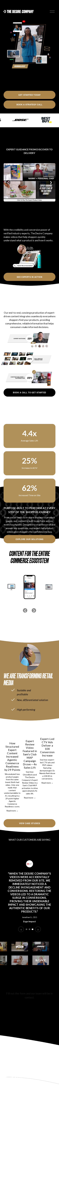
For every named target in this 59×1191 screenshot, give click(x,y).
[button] (51, 723)
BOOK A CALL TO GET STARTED (29, 392)
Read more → (12, 810)
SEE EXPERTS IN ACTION (29, 277)
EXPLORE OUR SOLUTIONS (29, 539)
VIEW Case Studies (29, 823)
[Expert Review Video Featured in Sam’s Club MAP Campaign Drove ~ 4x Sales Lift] (30, 731)
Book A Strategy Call (29, 104)
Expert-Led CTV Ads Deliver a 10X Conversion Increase (47, 747)
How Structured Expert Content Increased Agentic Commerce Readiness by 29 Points (12, 756)
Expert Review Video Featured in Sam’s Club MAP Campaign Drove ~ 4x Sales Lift (30, 754)
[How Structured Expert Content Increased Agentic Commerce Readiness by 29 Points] (12, 732)
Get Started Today (29, 94)
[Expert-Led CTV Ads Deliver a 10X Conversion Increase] (47, 730)
